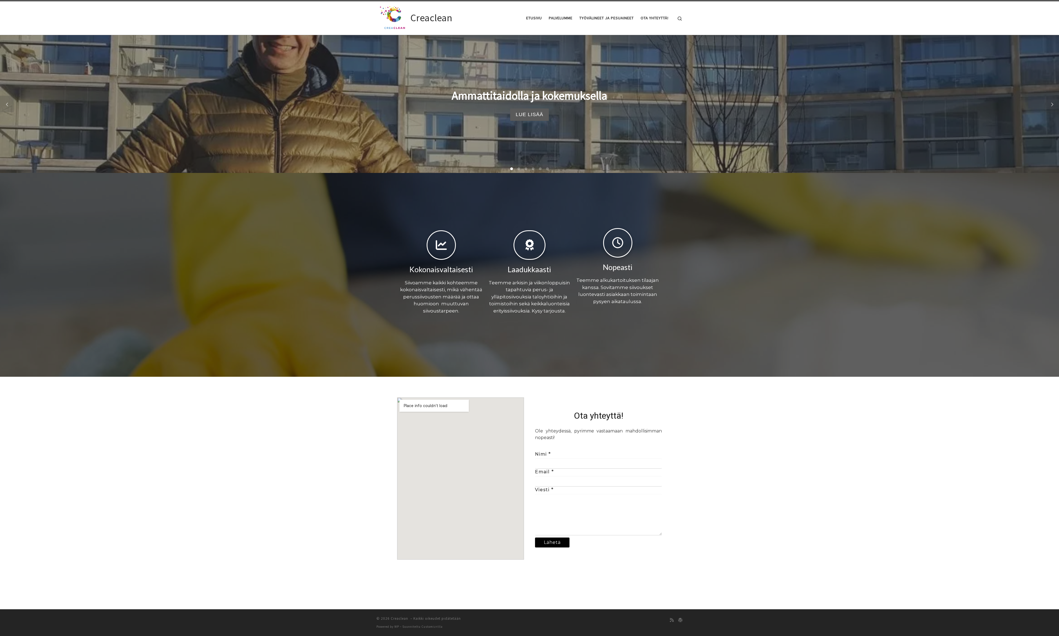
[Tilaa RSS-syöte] (672, 620)
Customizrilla (432, 627)
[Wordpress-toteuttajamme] (680, 620)
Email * (544, 471)
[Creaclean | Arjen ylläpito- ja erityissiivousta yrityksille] (392, 17)
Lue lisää (529, 114)
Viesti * (544, 489)
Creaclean (400, 618)
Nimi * (543, 454)
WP (396, 627)
